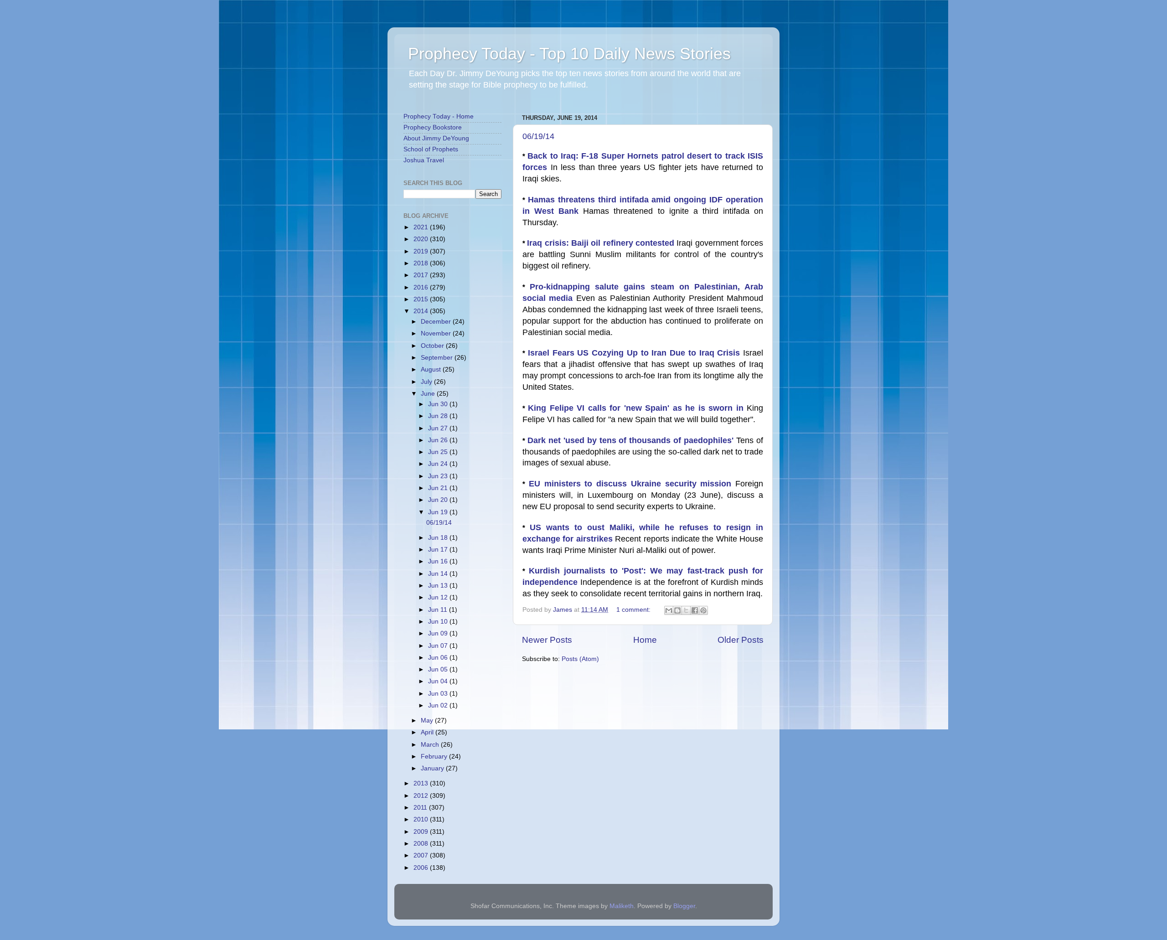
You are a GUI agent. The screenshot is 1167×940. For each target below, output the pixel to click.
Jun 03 (438, 693)
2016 (421, 287)
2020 (421, 239)
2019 (421, 251)
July (427, 381)
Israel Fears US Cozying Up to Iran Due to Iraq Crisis (635, 352)
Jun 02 (438, 705)
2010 (421, 819)
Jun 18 (438, 537)
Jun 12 (438, 597)
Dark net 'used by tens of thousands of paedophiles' (631, 440)
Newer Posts (547, 640)
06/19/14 (538, 136)
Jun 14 (438, 573)
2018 (421, 263)
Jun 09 (438, 633)
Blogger (684, 906)
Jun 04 (438, 681)
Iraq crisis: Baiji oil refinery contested (601, 243)
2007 (421, 855)
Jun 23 (438, 476)
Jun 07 (438, 645)
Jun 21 (438, 488)
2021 (421, 227)
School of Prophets (430, 149)
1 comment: (634, 609)
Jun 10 (438, 621)
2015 (421, 299)
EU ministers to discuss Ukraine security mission (632, 483)
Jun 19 (438, 512)
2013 (421, 783)
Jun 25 (438, 452)
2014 (421, 311)
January (433, 768)
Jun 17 (438, 549)
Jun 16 (438, 561)
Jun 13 (438, 585)
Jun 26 (438, 440)
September (437, 357)
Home (645, 640)
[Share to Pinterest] (703, 610)
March (431, 744)
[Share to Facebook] (694, 610)
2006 (421, 867)
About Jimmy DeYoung (436, 138)
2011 (421, 807)
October (433, 345)
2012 (421, 795)
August (432, 369)
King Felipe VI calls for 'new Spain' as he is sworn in (637, 408)
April (428, 732)
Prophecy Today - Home (438, 116)
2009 (421, 831)
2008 (421, 843)
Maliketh (621, 906)
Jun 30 (438, 404)
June (429, 393)
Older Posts (741, 640)
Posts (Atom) (580, 659)
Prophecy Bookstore (432, 127)
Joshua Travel (423, 160)
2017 (421, 275)
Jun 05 (438, 669)
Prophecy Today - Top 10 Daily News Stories (569, 53)
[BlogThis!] (677, 610)
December (437, 321)
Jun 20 (438, 499)
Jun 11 (438, 609)
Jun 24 (438, 463)
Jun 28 (438, 416)
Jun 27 (438, 428)
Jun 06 (438, 657)
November (437, 333)
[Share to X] (686, 610)
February (435, 756)
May (428, 720)
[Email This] (668, 610)
